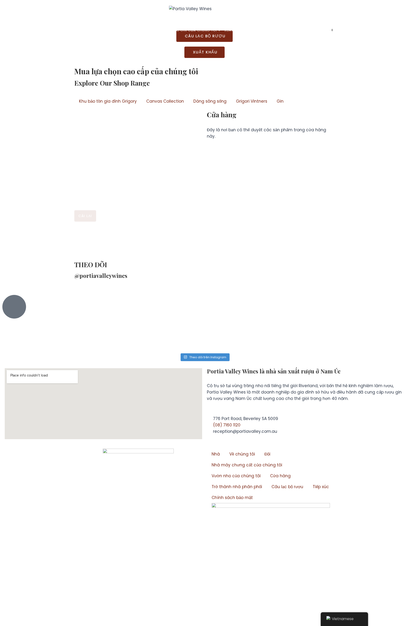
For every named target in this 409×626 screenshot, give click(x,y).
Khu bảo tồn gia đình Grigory (108, 101)
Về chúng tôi (242, 454)
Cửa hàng (280, 476)
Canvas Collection (165, 101)
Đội (267, 454)
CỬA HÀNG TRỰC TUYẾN (296, 30)
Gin (280, 101)
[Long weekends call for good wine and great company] (238, 323)
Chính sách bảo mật (232, 497)
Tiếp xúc (259, 30)
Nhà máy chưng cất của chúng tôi (247, 465)
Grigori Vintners (251, 101)
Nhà (79, 30)
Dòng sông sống (210, 101)
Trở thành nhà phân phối (237, 487)
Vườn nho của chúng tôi (236, 476)
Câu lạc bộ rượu (287, 487)
